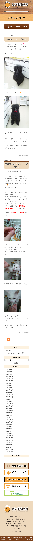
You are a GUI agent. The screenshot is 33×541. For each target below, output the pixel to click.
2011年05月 (9, 451)
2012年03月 (9, 433)
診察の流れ (21, 519)
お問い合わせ (21, 526)
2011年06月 (9, 449)
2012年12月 (9, 415)
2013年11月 (9, 397)
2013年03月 (9, 410)
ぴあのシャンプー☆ (16, 39)
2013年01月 (9, 413)
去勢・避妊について (19, 523)
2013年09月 (9, 401)
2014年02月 (9, 390)
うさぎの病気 (22, 521)
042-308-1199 (17, 531)
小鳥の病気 (9, 523)
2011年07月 (9, 447)
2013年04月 (9, 408)
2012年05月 (9, 429)
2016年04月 (9, 372)
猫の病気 (15, 521)
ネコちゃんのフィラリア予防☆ (15, 353)
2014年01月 (9, 392)
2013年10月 (9, 399)
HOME (11, 516)
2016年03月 (9, 374)
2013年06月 (9, 406)
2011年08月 (9, 445)
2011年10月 (9, 442)
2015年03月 (9, 376)
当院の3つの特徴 (12, 519)
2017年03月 (9, 369)
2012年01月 (9, 438)
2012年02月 (9, 435)
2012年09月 (9, 419)
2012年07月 (9, 424)
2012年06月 (9, 426)
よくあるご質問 (11, 526)
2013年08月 (9, 403)
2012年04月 (9, 431)
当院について (18, 516)
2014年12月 (9, 378)
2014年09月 (9, 383)
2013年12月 (9, 394)
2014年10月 (9, 381)
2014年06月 (9, 385)
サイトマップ (16, 528)
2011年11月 (9, 440)
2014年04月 (9, 388)
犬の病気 (8, 521)
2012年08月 (9, 422)
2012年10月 (9, 417)
